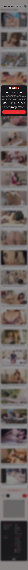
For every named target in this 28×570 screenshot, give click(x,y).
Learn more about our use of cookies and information (16, 108)
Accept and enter (14, 112)
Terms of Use (19, 102)
